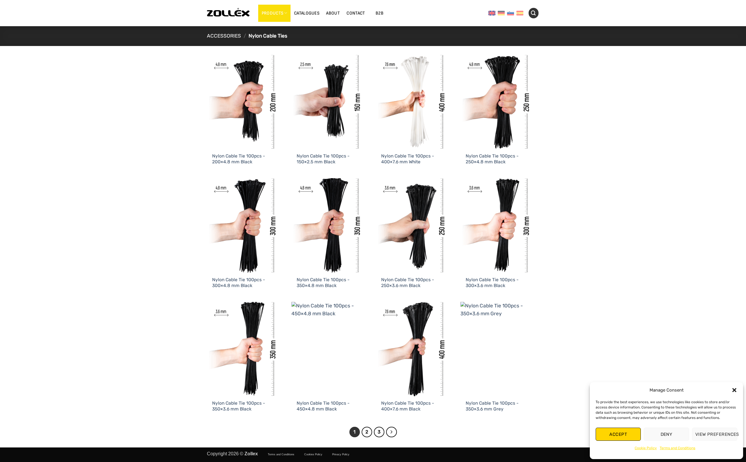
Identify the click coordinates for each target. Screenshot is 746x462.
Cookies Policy (313, 454)
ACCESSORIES (224, 36)
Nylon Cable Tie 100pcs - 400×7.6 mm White (407, 158)
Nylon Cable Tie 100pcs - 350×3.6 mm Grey (492, 406)
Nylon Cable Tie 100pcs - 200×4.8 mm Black (238, 158)
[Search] (534, 13)
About (333, 13)
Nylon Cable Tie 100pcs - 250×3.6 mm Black (407, 282)
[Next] (391, 432)
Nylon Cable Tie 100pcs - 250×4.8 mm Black (492, 158)
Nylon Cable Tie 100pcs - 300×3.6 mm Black (492, 282)
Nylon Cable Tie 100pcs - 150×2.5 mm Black (323, 158)
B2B (379, 13)
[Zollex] (228, 13)
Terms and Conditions (677, 448)
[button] (734, 390)
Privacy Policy (340, 454)
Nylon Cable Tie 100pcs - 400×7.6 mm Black (407, 406)
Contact (355, 13)
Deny (667, 434)
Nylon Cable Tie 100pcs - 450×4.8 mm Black (323, 406)
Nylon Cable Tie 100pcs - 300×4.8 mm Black (238, 282)
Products (273, 13)
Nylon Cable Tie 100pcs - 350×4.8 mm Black (323, 282)
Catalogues (306, 13)
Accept (618, 434)
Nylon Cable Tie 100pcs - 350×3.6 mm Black (238, 406)
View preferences (716, 434)
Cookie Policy (646, 448)
